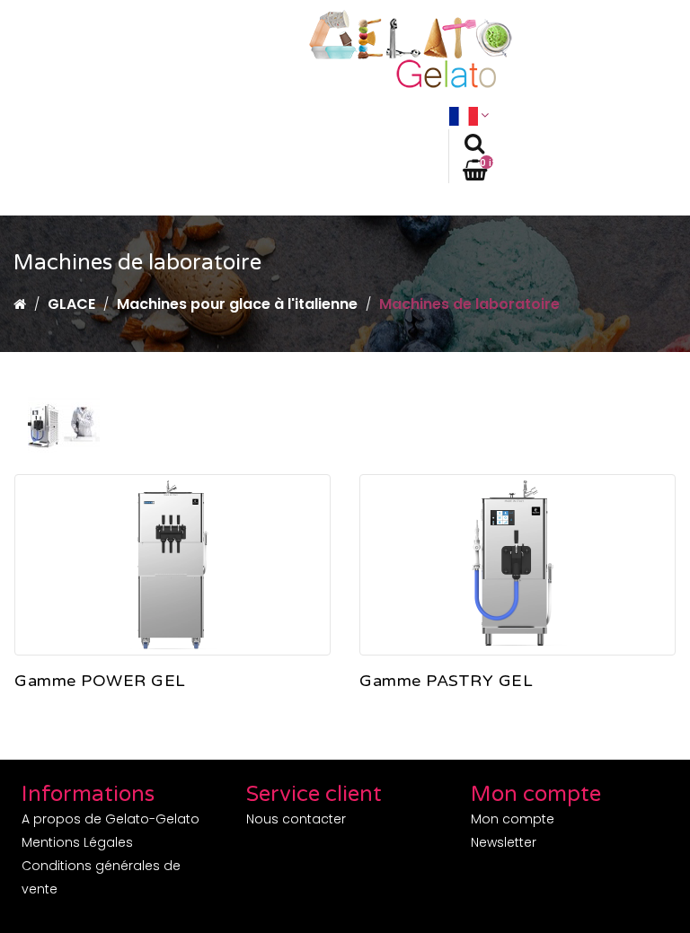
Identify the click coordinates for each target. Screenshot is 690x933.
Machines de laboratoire (469, 304)
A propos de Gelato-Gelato (110, 819)
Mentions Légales (77, 842)
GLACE (71, 304)
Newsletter (503, 842)
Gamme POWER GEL (100, 681)
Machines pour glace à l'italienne (237, 304)
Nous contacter (296, 819)
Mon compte (512, 819)
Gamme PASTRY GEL (446, 681)
